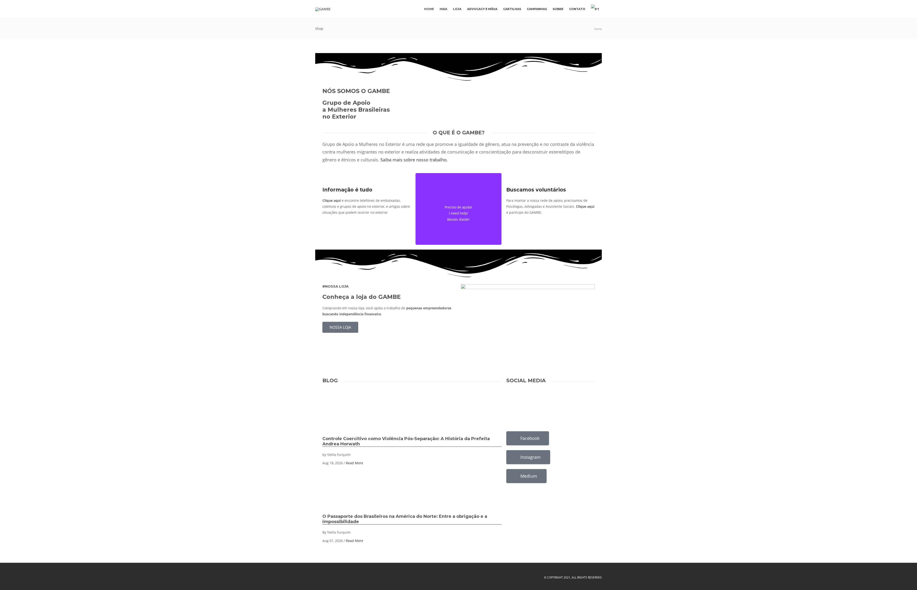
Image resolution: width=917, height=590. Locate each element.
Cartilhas (512, 9)
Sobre (558, 9)
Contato (577, 9)
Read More (354, 463)
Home (429, 9)
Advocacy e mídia (482, 9)
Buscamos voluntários (536, 190)
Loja (457, 9)
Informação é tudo (347, 190)
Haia (443, 9)
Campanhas (537, 9)
